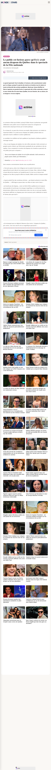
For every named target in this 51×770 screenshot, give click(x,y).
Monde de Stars (10, 71)
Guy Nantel (13, 160)
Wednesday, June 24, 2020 (25, 160)
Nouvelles (6, 56)
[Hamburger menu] (49, 2)
